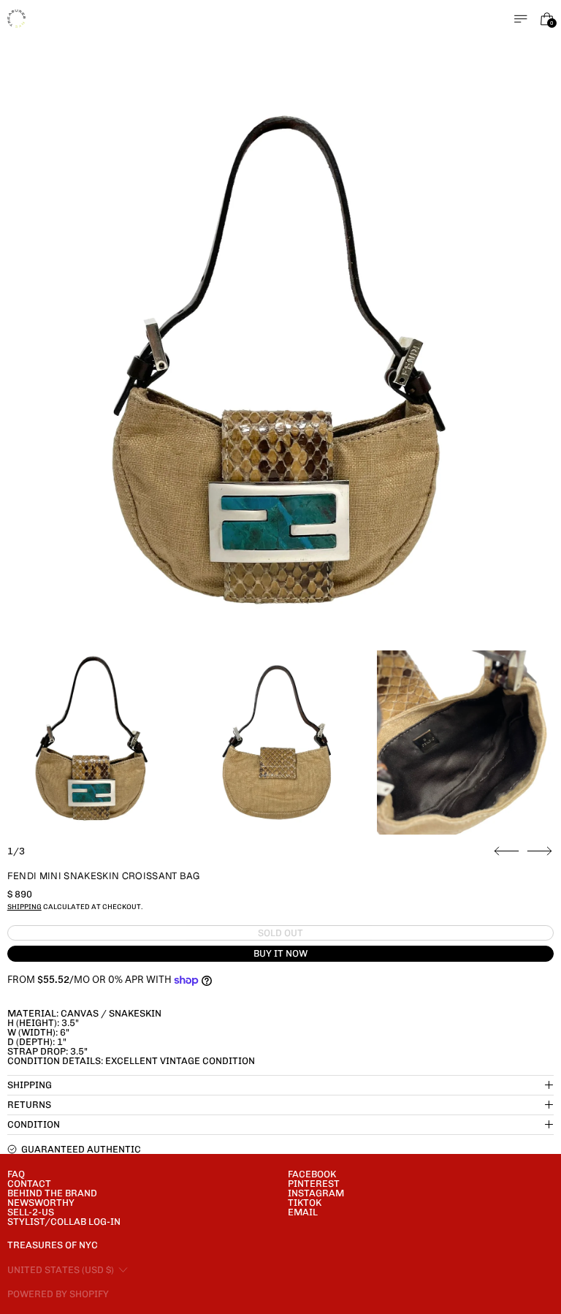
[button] (280, 372)
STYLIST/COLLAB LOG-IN (64, 1221)
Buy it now (280, 953)
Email (303, 1212)
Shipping (24, 907)
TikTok (304, 1202)
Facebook (312, 1174)
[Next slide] (539, 851)
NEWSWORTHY (41, 1202)
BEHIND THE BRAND (52, 1193)
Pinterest (314, 1183)
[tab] (92, 742)
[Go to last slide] (506, 851)
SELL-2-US (30, 1212)
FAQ (16, 1174)
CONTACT (29, 1183)
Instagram (316, 1193)
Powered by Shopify (58, 1293)
